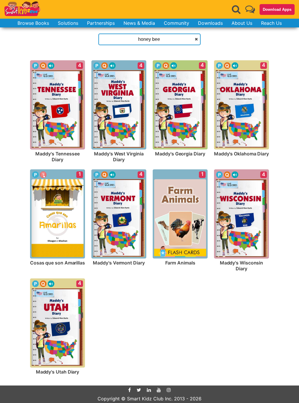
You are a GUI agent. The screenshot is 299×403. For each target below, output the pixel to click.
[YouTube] (158, 390)
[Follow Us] (250, 9)
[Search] (236, 9)
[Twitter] (138, 390)
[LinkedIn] (148, 390)
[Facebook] (129, 390)
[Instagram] (168, 390)
